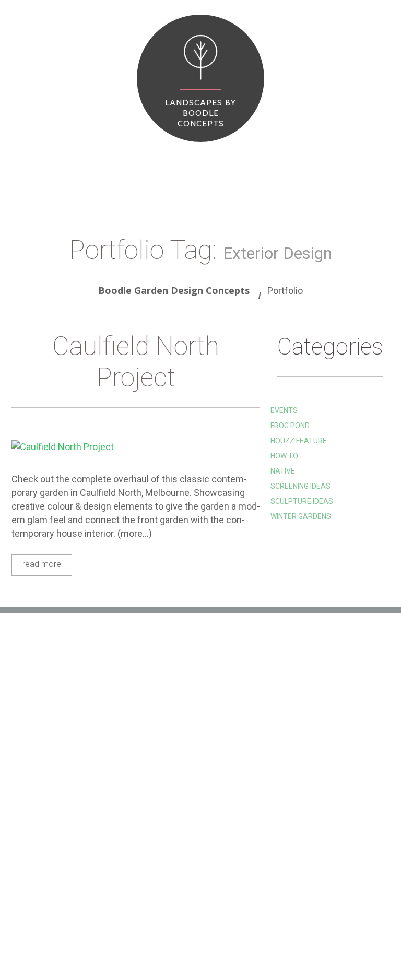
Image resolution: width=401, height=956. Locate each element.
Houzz (153, 743)
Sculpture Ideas (301, 501)
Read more (41, 564)
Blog (151, 162)
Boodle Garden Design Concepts (174, 290)
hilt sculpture (169, 728)
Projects (121, 162)
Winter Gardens (300, 516)
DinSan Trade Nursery (183, 775)
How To (284, 456)
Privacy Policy (169, 806)
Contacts (182, 162)
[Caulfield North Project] (135, 447)
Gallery (69, 917)
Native (282, 471)
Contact (202, 917)
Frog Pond (290, 425)
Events (284, 410)
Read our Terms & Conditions (196, 790)
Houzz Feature (298, 440)
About (49, 162)
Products (83, 162)
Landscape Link (169, 759)
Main (23, 162)
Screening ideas (300, 486)
